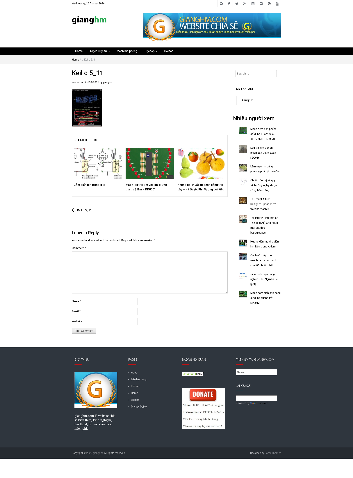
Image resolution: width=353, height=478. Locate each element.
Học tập (150, 51)
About (134, 372)
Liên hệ (135, 399)
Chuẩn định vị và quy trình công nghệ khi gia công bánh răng (263, 185)
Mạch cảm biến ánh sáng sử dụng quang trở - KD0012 (265, 297)
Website (77, 321)
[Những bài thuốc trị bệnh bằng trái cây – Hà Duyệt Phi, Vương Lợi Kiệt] (201, 163)
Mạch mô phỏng (127, 51)
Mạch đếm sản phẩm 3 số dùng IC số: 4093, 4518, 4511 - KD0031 (264, 134)
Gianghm (247, 100)
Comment (79, 248)
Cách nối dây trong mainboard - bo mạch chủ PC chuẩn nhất (263, 260)
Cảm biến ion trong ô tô (90, 185)
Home (79, 51)
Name (76, 301)
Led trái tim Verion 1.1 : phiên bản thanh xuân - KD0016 (264, 152)
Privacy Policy (139, 406)
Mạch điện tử (98, 51)
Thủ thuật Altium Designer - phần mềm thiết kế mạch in (263, 204)
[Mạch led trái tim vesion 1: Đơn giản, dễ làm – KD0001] (150, 163)
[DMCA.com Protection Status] (193, 373)
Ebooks (135, 386)
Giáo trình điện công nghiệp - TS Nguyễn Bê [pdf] (264, 279)
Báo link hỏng (139, 379)
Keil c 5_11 (84, 210)
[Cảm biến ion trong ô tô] (98, 163)
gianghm (108, 82)
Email (76, 311)
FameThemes (273, 453)
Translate (262, 403)
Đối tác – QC (172, 51)
